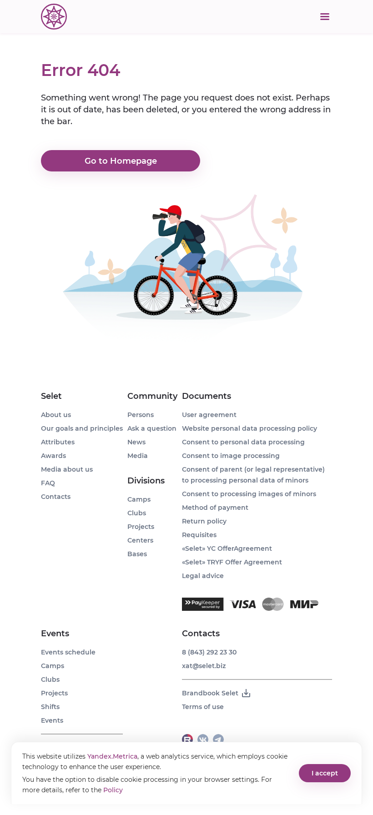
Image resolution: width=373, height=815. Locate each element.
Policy (113, 790)
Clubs (50, 679)
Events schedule (68, 652)
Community (152, 396)
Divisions (146, 481)
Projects (54, 693)
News (136, 442)
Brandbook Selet (210, 693)
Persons (140, 415)
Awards (53, 456)
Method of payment (215, 507)
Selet (51, 396)
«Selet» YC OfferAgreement (227, 548)
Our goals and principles (82, 428)
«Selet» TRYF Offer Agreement (232, 562)
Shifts (50, 707)
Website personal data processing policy (249, 428)
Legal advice (203, 576)
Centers (140, 540)
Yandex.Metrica (112, 756)
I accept (325, 773)
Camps (52, 666)
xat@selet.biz (204, 666)
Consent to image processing (231, 456)
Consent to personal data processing (243, 442)
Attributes (58, 442)
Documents (206, 396)
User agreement (209, 415)
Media (137, 456)
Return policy (204, 521)
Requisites (199, 535)
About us (56, 415)
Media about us (67, 469)
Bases (137, 554)
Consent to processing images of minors (249, 494)
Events (55, 634)
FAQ (48, 483)
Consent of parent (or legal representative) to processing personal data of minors (253, 474)
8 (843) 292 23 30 (209, 652)
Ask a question (151, 428)
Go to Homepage (121, 161)
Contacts (56, 497)
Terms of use (203, 707)
